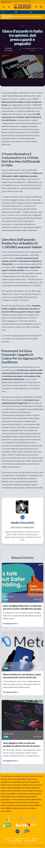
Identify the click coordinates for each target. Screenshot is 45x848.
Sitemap (35, 838)
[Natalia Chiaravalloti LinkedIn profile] (22, 517)
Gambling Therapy (30, 841)
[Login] (9, 7)
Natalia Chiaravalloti (22, 522)
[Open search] (41, 7)
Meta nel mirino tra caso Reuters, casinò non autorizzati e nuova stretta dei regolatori (22, 676)
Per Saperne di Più (10, 624)
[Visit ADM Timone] (9, 819)
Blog (9, 15)
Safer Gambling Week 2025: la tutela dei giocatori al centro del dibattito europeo (22, 607)
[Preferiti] (36, 7)
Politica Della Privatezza (21, 838)
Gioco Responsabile (15, 841)
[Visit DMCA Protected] (7, 825)
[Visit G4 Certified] (17, 831)
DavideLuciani (8, 596)
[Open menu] (4, 7)
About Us (8, 838)
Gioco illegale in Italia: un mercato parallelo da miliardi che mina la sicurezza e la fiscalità (22, 744)
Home (4, 15)
